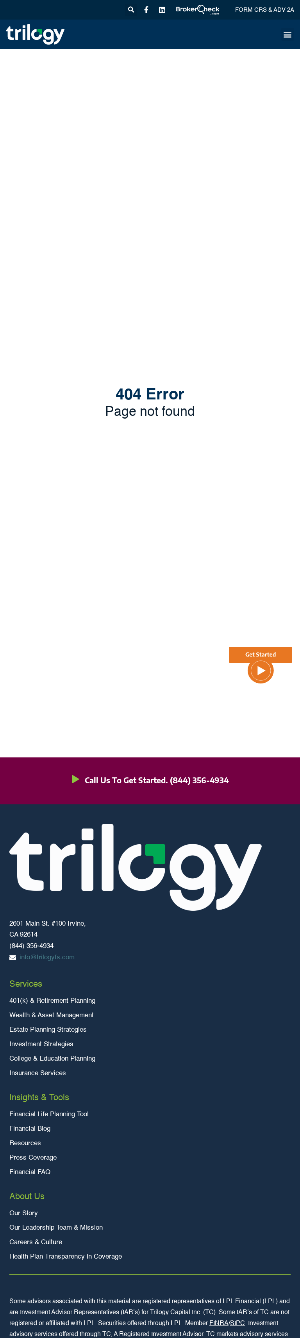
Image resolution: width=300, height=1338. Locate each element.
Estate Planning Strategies (48, 1030)
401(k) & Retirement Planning (52, 1001)
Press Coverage (33, 1158)
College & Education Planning (52, 1059)
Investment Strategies (41, 1044)
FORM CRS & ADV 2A (264, 10)
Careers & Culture (35, 1242)
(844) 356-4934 (199, 780)
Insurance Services (37, 1073)
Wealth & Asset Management (51, 1015)
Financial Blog (29, 1129)
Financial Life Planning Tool (49, 1114)
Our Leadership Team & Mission (56, 1228)
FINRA (219, 1323)
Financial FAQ (29, 1172)
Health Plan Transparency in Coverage (65, 1256)
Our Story (23, 1213)
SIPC (237, 1323)
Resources (25, 1143)
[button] (131, 10)
